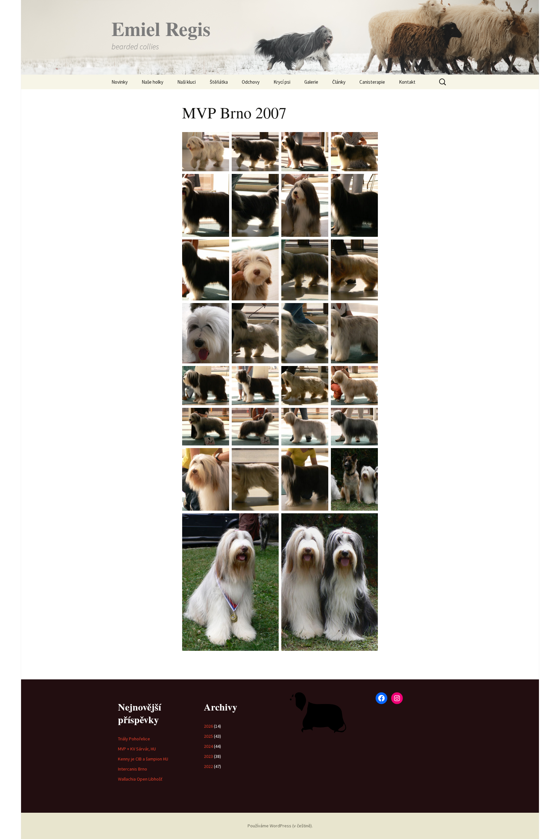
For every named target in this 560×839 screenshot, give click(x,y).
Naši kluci (186, 82)
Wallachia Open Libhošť (140, 779)
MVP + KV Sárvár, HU (137, 749)
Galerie (311, 82)
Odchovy (251, 82)
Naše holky (152, 82)
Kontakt (407, 82)
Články (338, 82)
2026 (208, 726)
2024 (208, 746)
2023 (208, 756)
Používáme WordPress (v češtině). (280, 826)
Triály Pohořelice (134, 739)
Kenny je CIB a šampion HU (143, 759)
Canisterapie (372, 82)
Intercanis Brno (132, 769)
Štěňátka (219, 82)
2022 (208, 766)
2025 (208, 736)
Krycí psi (282, 82)
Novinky (119, 82)
